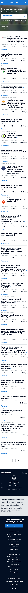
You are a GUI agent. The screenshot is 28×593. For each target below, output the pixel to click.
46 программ (4, 95)
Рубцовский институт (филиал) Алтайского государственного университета (12, 382)
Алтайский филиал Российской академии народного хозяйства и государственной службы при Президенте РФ (13, 331)
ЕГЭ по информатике (14, 544)
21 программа (4, 194)
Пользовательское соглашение (14, 581)
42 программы (5, 81)
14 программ (4, 310)
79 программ (4, 63)
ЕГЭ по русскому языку (14, 534)
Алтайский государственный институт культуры (11, 234)
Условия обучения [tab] (7, 20)
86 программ (4, 114)
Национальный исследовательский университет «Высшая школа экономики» (14, 366)
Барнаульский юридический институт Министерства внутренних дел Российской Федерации (11, 250)
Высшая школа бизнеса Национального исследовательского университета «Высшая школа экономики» (15, 169)
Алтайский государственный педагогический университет (12, 87)
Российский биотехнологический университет (14, 135)
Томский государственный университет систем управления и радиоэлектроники (13, 301)
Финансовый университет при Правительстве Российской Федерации (12, 285)
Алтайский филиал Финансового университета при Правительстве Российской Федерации (17, 39)
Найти (25, 16)
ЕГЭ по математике (14, 536)
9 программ (4, 278)
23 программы (5, 145)
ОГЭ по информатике (14, 566)
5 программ (4, 359)
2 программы (4, 260)
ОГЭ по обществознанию (14, 562)
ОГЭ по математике (14, 559)
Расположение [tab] (18, 20)
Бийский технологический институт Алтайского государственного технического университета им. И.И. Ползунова (13, 268)
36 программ (4, 161)
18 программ (4, 405)
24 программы (5, 243)
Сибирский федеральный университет (16, 200)
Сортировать (23, 26)
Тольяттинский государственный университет (13, 397)
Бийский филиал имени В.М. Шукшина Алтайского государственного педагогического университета (12, 218)
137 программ (4, 211)
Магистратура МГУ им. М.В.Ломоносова (14, 483)
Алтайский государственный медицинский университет (11, 120)
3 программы (4, 420)
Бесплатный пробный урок (14, 525)
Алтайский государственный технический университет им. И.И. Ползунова (13, 152)
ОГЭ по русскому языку (14, 557)
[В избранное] (24, 41)
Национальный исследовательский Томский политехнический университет (16, 70)
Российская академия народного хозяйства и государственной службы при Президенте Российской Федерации (16, 103)
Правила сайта (14, 584)
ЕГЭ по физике (14, 546)
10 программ (4, 294)
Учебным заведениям (14, 578)
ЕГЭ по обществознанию (14, 539)
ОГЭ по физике (14, 569)
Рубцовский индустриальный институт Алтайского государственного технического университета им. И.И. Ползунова (13, 349)
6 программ (4, 49)
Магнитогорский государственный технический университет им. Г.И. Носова (13, 444)
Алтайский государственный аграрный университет (11, 186)
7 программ (4, 342)
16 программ (4, 229)
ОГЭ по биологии (14, 564)
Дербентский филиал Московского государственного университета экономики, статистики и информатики (13, 427)
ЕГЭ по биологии (14, 541)
